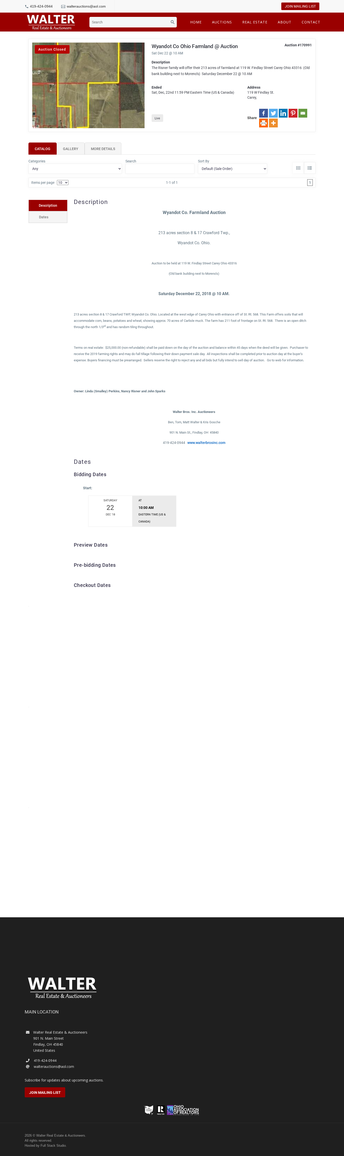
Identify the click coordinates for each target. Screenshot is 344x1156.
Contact (311, 22)
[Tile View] (298, 168)
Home (196, 22)
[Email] (302, 113)
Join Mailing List (300, 6)
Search (130, 161)
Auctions (222, 22)
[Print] (263, 123)
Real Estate (254, 22)
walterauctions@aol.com (86, 6)
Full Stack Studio (53, 1145)
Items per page (42, 183)
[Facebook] (263, 113)
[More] (273, 123)
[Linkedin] (283, 113)
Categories (36, 161)
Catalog (42, 149)
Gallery (70, 149)
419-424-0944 (41, 6)
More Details (103, 149)
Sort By (203, 161)
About (284, 22)
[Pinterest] (293, 113)
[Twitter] (273, 113)
